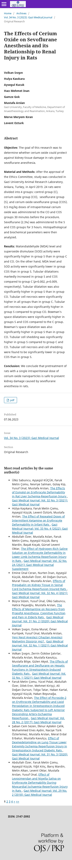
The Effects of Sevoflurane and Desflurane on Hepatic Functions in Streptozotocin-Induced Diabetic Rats (40, 667)
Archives (21, 13)
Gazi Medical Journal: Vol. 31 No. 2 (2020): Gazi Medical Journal (40, 621)
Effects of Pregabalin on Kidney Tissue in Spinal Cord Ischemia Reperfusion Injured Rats (39, 585)
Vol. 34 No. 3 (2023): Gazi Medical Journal (28, 17)
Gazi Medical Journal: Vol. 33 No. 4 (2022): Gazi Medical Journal (40, 528)
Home (7, 13)
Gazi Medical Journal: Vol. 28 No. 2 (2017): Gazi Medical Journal (38, 720)
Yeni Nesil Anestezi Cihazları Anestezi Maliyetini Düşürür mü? (37, 639)
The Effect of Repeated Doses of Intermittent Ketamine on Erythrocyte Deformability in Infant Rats (38, 520)
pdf (12, 400)
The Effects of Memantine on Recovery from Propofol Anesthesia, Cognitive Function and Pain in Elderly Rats (38, 611)
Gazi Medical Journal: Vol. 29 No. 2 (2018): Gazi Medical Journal (39, 793)
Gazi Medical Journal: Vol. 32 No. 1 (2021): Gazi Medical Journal (40, 645)
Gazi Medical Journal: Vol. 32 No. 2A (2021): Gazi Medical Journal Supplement (39, 565)
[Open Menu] (4, 4)
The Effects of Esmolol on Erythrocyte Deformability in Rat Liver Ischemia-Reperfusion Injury (39, 492)
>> (17, 801)
